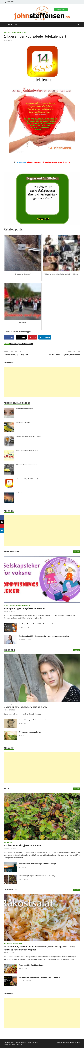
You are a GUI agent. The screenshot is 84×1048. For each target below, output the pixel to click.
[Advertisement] (42, 382)
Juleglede (14, 344)
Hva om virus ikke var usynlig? (24, 408)
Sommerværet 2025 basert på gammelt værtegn (37, 863)
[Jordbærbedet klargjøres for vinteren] (42, 817)
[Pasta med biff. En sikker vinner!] (10, 965)
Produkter (19, 943)
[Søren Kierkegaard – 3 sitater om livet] (10, 720)
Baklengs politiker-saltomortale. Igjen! (26, 465)
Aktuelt (24, 32)
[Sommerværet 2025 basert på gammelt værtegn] (10, 864)
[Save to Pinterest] (2, 526)
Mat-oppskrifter (9, 943)
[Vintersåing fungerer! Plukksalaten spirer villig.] (10, 876)
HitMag (77, 1042)
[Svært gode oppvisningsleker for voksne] (42, 580)
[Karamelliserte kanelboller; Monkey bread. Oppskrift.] (10, 977)
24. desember (20, 493)
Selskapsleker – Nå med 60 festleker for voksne (37, 624)
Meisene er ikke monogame (23, 422)
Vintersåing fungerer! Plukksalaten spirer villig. (37, 876)
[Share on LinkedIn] (2, 530)
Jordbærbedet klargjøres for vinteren (23, 845)
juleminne (21, 162)
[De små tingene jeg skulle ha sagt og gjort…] (42, 678)
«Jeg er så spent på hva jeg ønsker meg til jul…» (48, 162)
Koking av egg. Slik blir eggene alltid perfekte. (28, 436)
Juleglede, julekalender (12, 32)
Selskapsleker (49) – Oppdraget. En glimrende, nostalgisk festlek (44, 636)
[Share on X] (2, 522)
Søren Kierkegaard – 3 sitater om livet (33, 720)
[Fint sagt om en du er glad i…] (10, 732)
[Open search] (78, 24)
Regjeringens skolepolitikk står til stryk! (27, 451)
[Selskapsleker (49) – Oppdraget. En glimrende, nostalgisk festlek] (10, 636)
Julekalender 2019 (25, 344)
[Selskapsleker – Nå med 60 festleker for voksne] (10, 624)
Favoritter (7, 704)
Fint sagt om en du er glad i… (30, 732)
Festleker (13, 605)
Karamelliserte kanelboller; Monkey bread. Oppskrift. (40, 977)
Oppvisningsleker (24, 605)
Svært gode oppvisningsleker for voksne (24, 608)
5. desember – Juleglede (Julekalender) (27, 479)
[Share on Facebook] (2, 517)
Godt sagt (15, 704)
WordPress (68, 1042)
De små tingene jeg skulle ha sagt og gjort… (25, 706)
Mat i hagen (8, 842)
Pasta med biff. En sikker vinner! (31, 965)
